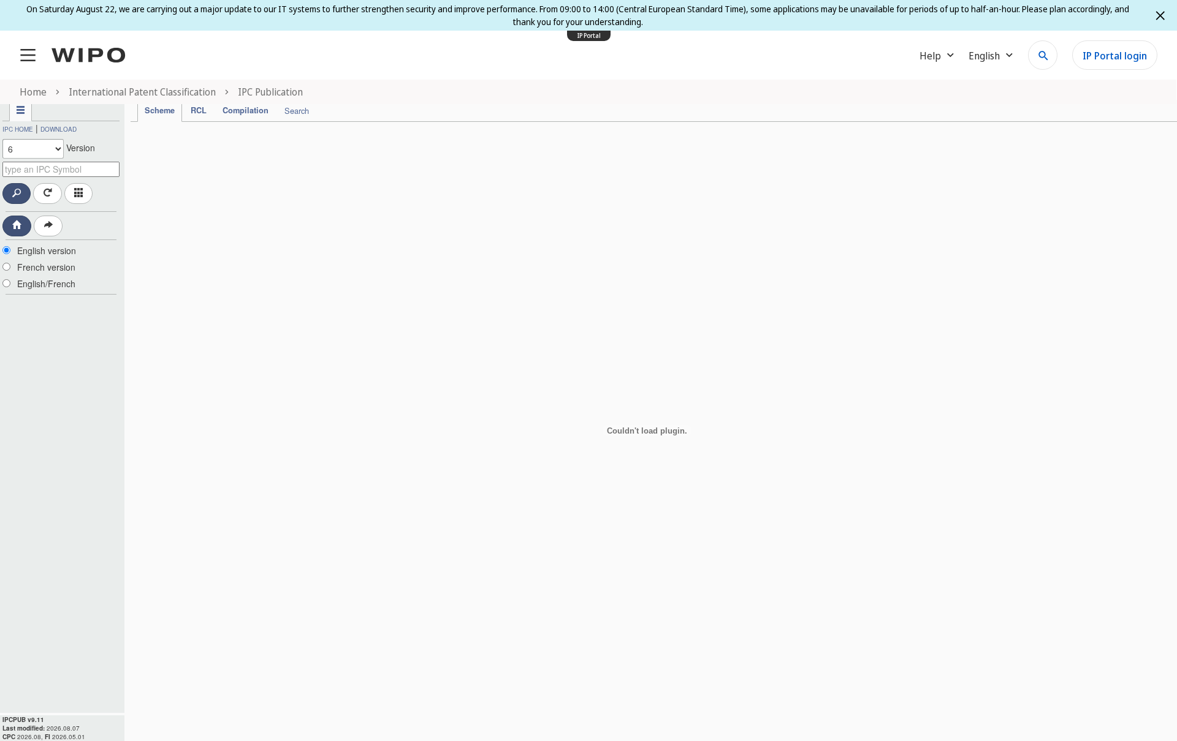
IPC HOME (17, 129)
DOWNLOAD (58, 129)
